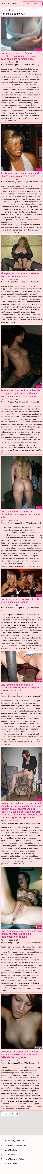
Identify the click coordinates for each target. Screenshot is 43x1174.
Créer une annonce (33, 3)
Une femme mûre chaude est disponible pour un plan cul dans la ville (20, 514)
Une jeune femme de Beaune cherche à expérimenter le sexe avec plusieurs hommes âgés (18, 56)
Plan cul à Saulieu (8, 1154)
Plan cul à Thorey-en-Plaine (12, 1159)
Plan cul (3, 10)
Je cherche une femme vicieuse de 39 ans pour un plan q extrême (20, 174)
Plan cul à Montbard (9, 1150)
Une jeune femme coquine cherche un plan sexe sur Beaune (20, 600)
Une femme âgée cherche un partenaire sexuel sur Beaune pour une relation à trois (20, 687)
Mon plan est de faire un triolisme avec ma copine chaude (20, 275)
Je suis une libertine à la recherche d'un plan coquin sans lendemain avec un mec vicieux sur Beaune (20, 393)
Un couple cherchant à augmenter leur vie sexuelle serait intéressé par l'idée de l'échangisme (21, 1054)
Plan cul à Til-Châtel (9, 1164)
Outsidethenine (8, 3)
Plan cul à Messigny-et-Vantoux (14, 1145)
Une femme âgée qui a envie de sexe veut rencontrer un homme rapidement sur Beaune (21, 934)
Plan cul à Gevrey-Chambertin (13, 1141)
